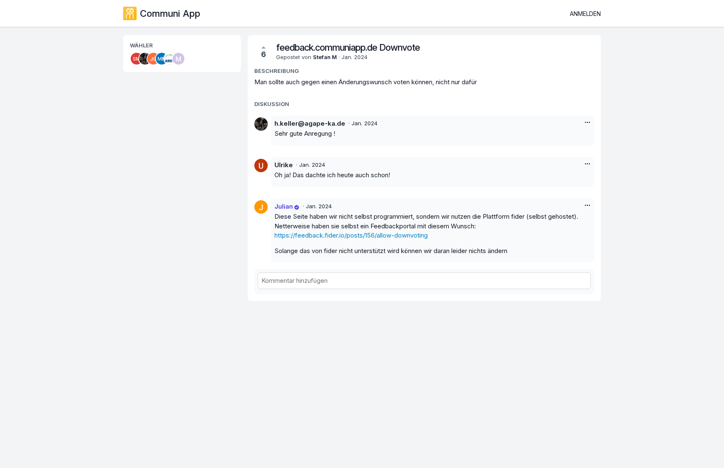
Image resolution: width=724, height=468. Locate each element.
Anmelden (585, 13)
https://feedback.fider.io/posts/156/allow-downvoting (351, 235)
